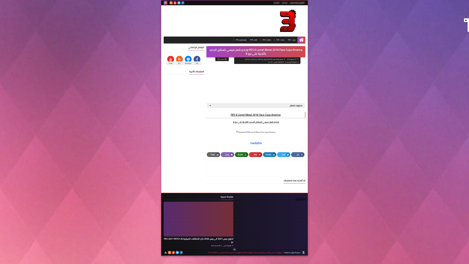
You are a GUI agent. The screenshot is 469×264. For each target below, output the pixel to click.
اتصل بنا (276, 2)
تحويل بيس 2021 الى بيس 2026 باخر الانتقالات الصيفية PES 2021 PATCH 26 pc (198, 240)
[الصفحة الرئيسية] (301, 40)
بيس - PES (292, 39)
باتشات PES (267, 39)
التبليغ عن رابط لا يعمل (297, 2)
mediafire (256, 143)
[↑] (234, 249)
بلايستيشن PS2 (241, 39)
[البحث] (165, 3)
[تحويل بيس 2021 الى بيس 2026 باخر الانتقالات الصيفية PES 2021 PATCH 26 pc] (198, 219)
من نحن (284, 2)
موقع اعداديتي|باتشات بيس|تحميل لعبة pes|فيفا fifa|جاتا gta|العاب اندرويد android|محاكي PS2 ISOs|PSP (245, 252)
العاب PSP (253, 39)
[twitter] (179, 3)
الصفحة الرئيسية (292, 62)
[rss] (171, 3)
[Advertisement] (255, 83)
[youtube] (175, 3)
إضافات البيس (278, 62)
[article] (232, 168)
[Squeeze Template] (303, 252)
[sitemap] (165, 252)
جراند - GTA (280, 39)
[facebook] (183, 3)
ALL (269, 62)
